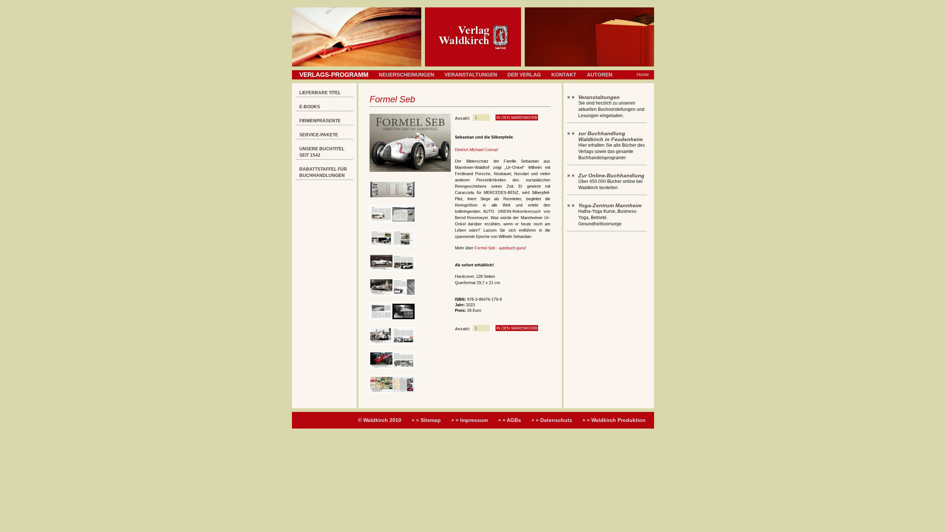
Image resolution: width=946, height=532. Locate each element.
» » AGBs (509, 420)
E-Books (309, 106)
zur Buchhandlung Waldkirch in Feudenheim (610, 136)
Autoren (599, 75)
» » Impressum (469, 420)
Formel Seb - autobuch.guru (499, 248)
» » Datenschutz (551, 420)
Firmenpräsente (320, 120)
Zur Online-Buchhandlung (611, 175)
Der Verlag (524, 75)
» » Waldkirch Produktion (614, 420)
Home (643, 74)
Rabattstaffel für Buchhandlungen (323, 172)
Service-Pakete (318, 134)
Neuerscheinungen (406, 75)
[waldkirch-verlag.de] (473, 65)
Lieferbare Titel (320, 92)
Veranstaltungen (471, 75)
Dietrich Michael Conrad (476, 149)
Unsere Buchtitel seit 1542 (321, 152)
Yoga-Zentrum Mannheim (610, 205)
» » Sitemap (426, 420)
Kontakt (563, 75)
